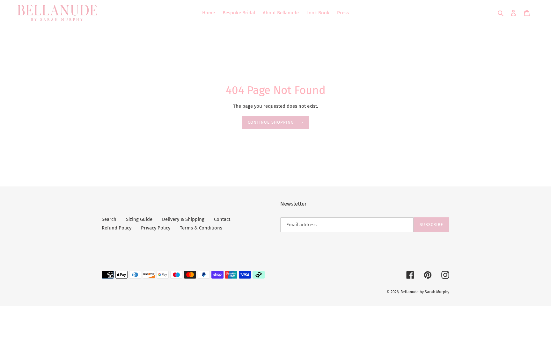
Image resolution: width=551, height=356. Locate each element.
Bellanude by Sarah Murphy (424, 292)
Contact (222, 219)
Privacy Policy (155, 228)
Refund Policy (116, 228)
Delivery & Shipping (183, 219)
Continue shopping (271, 122)
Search (109, 219)
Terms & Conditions (201, 228)
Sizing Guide (139, 219)
